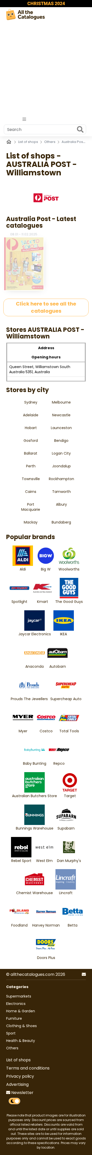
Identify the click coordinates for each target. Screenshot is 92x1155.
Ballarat (30, 453)
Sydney (30, 402)
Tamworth (61, 491)
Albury (61, 504)
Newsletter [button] (21, 1093)
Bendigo (61, 440)
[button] (84, 974)
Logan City (61, 453)
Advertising (17, 1084)
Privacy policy (20, 1076)
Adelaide (30, 415)
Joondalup (61, 466)
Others (50, 141)
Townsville (31, 478)
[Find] (80, 130)
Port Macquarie (30, 507)
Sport (11, 1033)
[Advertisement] (46, 69)
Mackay (31, 522)
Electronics (16, 1003)
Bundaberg (61, 522)
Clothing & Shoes (21, 1025)
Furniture (14, 1018)
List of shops (28, 141)
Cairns (30, 491)
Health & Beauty (20, 1040)
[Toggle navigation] (24, 119)
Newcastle (61, 415)
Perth (31, 466)
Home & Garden (20, 1011)
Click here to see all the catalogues (46, 307)
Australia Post (73, 141)
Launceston (61, 427)
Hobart (31, 427)
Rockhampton (61, 478)
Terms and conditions (28, 1068)
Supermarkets (18, 996)
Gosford (31, 440)
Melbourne (61, 402)
